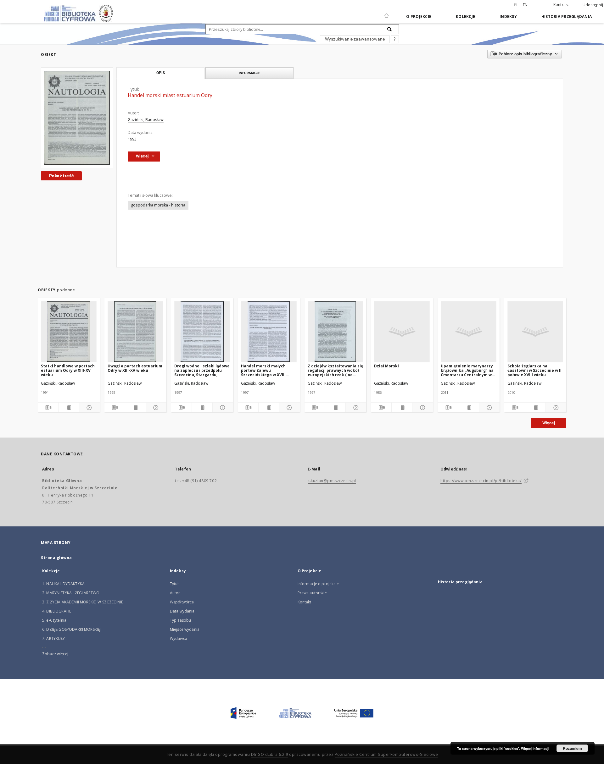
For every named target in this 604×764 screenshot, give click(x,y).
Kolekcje (465, 16)
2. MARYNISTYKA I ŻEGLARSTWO (70, 593)
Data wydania (182, 611)
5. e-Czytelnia (54, 620)
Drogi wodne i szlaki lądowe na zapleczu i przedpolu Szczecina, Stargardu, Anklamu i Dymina (202, 370)
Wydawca (178, 638)
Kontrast (561, 4)
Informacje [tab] (249, 73)
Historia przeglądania (566, 16)
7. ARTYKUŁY (53, 638)
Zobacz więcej (55, 654)
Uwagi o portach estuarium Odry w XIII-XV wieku (135, 368)
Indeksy (508, 16)
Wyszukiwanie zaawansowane (355, 38)
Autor (175, 593)
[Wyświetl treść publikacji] (69, 408)
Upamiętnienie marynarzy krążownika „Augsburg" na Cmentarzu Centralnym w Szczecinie (467, 370)
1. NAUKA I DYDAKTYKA (63, 583)
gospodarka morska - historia (158, 205)
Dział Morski (386, 366)
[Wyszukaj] (390, 29)
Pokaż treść (61, 175)
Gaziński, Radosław (146, 119)
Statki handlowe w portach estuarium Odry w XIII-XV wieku (68, 370)
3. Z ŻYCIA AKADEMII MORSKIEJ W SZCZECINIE (82, 602)
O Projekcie (418, 16)
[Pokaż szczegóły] (88, 408)
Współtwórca (182, 602)
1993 (132, 139)
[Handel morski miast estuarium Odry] (77, 118)
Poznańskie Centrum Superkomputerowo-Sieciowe (386, 754)
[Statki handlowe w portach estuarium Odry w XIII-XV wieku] (68, 331)
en (525, 5)
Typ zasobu (180, 620)
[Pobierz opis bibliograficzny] (48, 408)
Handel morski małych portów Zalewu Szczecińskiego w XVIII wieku (263, 370)
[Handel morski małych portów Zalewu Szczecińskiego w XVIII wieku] (268, 331)
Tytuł (174, 583)
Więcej (548, 422)
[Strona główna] (386, 12)
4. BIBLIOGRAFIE (56, 611)
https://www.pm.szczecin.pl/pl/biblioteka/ (481, 480)
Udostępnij (593, 5)
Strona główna (56, 557)
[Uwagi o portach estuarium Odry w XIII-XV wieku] (135, 331)
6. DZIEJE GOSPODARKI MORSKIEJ (71, 629)
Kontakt (304, 602)
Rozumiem (572, 748)
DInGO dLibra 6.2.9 (269, 754)
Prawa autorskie (312, 593)
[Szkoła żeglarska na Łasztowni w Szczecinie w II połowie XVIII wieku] (535, 331)
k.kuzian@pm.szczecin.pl (332, 480)
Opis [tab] (160, 73)
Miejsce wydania (184, 629)
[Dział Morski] (401, 331)
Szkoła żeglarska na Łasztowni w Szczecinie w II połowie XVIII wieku (534, 370)
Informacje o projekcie (318, 583)
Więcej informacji (535, 748)
